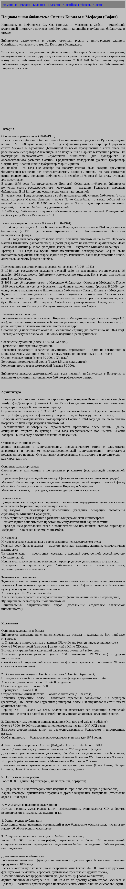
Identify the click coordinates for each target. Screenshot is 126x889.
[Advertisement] (63, 100)
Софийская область (77, 4)
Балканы (39, 4)
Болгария (54, 4)
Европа (25, 4)
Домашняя (10, 4)
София (98, 4)
